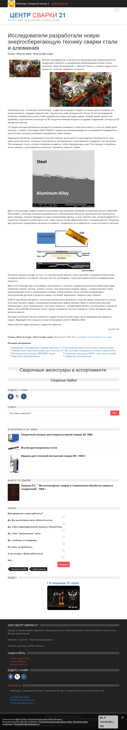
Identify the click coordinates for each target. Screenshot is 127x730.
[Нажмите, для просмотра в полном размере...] (81, 89)
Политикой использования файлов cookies (55, 722)
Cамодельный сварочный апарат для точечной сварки (39, 350)
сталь (103, 337)
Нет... (10, 560)
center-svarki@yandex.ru (22, 702)
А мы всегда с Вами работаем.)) (25, 553)
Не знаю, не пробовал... (21, 546)
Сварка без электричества (78, 356)
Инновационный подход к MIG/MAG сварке (33, 353)
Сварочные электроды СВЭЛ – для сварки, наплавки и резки (95, 353)
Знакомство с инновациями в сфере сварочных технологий (41, 347)
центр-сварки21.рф (20, 658)
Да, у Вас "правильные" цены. (24, 533)
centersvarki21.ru (18, 664)
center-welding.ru (18, 661)
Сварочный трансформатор (25, 356)
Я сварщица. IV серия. (64, 583)
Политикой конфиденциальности (26, 724)
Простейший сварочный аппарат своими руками (89, 347)
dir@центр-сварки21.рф (22, 699)
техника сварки (93, 337)
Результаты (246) (19, 569)
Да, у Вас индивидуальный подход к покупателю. (35, 526)
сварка (109, 337)
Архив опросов (39, 569)
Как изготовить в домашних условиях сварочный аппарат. (94, 350)
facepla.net (113, 329)
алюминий (81, 337)
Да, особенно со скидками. (22, 540)
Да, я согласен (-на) (107, 721)
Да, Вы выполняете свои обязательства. (30, 519)
